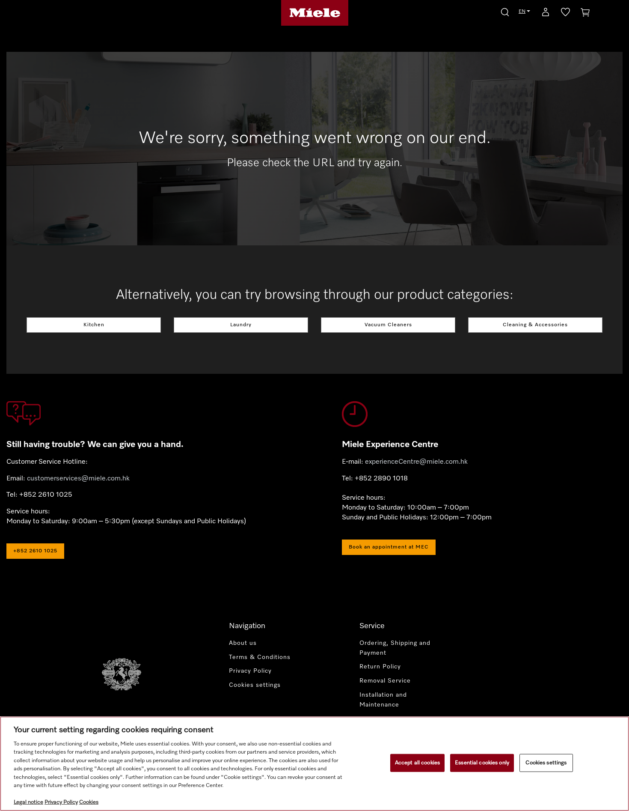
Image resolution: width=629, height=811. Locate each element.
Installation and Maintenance (383, 700)
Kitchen (93, 325)
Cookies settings (546, 763)
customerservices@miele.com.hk (78, 478)
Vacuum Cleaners (388, 325)
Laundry (241, 325)
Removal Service (385, 681)
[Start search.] (505, 10)
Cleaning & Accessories (535, 325)
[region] (314, 763)
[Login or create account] (545, 13)
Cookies (88, 802)
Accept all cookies (417, 763)
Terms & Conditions (260, 657)
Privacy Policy (250, 671)
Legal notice (28, 802)
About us (243, 643)
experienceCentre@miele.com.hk (416, 462)
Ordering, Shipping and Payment (394, 648)
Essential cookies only (482, 763)
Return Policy (380, 667)
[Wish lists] (565, 13)
